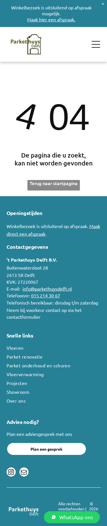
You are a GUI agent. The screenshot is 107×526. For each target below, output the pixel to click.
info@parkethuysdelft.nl (47, 288)
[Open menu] (96, 44)
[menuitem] (54, 349)
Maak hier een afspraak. (51, 19)
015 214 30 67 (45, 295)
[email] (24, 472)
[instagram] (11, 472)
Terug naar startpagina (54, 183)
